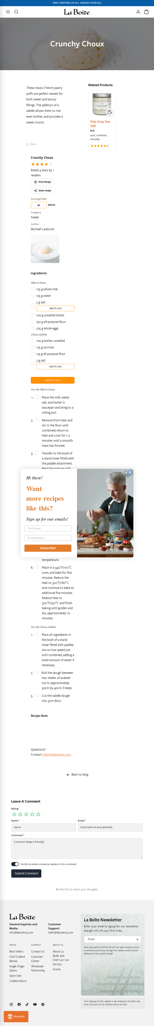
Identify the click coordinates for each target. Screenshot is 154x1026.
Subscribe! (48, 548)
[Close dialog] (130, 472)
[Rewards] (16, 1016)
